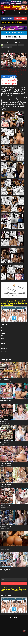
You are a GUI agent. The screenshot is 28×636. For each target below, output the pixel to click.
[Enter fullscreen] (26, 66)
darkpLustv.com (10, 13)
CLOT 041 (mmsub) (5, 506)
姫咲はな (3, 47)
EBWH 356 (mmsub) (5, 442)
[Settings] (23, 66)
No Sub (2, 346)
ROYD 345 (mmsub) (5, 400)
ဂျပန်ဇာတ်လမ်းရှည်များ (7, 18)
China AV (3, 335)
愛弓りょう (9, 47)
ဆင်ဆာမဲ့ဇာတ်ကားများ (20, 18)
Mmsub (2, 50)
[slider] (7, 66)
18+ (2, 328)
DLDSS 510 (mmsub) (5, 527)
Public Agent (4, 348)
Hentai (2, 338)
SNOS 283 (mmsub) (5, 569)
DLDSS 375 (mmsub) (5, 463)
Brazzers (3, 333)
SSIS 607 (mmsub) (5, 421)
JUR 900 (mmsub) (5, 379)
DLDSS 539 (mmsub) (5, 485)
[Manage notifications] (24, 631)
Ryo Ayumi (20, 45)
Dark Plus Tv (5, 45)
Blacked (3, 330)
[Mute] (15, 66)
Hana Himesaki (13, 45)
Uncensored (4, 351)
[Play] (2, 66)
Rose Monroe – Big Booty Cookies (9, 548)
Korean (2, 341)
